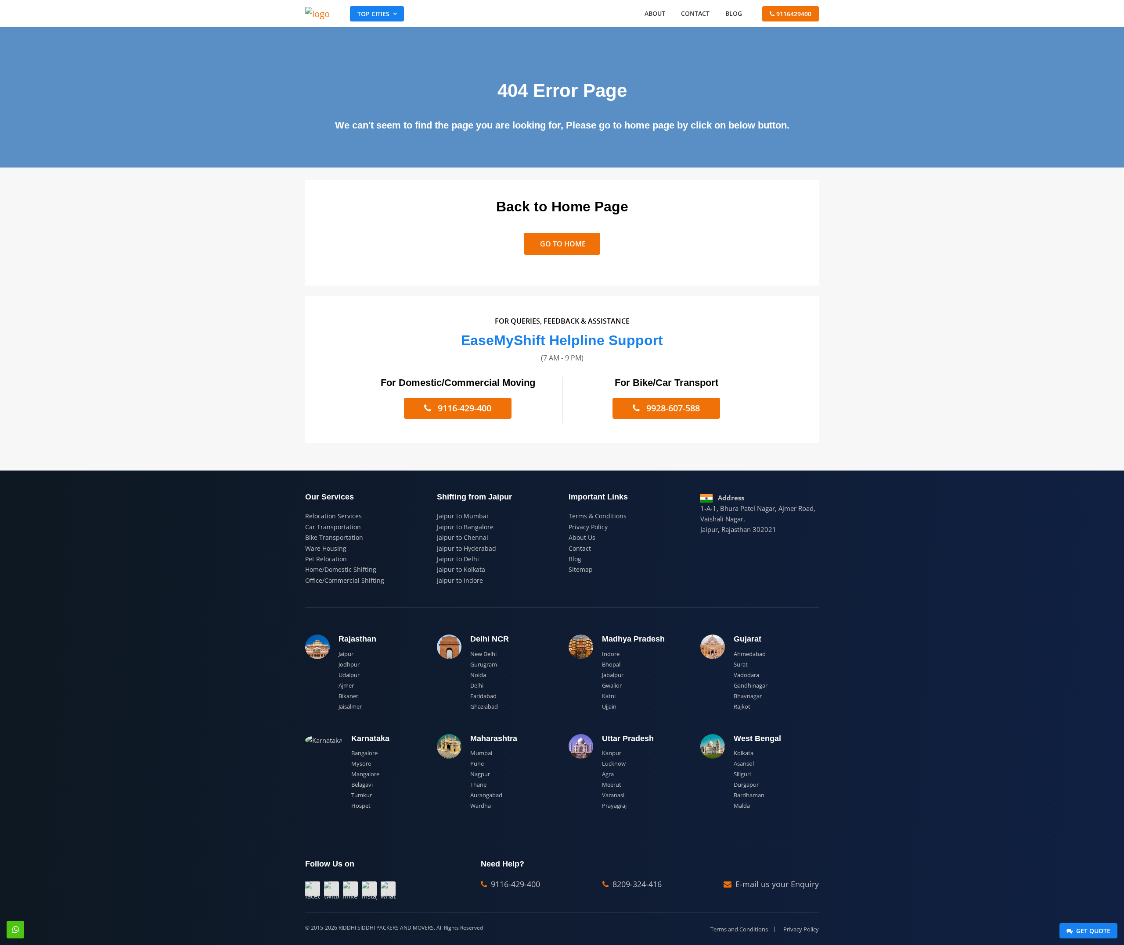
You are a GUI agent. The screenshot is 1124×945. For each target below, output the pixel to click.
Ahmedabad (750, 654)
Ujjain (609, 706)
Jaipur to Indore (460, 580)
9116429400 (793, 14)
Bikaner (348, 696)
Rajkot (742, 706)
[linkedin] (350, 888)
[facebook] (312, 888)
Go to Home (562, 244)
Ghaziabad (484, 706)
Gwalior (612, 685)
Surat (741, 664)
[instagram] (369, 888)
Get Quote (1092, 931)
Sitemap (581, 569)
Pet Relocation (326, 559)
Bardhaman (749, 795)
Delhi (476, 685)
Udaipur (349, 675)
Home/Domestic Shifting (340, 569)
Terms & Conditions (598, 516)
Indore (611, 654)
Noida (478, 675)
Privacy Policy (588, 527)
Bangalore (364, 753)
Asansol (744, 763)
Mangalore (365, 774)
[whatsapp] (388, 888)
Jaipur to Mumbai (462, 516)
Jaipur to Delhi (458, 559)
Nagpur (480, 774)
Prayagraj (614, 805)
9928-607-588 (672, 408)
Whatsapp (15, 929)
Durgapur (746, 784)
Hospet (361, 805)
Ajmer (346, 685)
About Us (582, 537)
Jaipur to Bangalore (465, 527)
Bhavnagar (748, 696)
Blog (733, 13)
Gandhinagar (750, 685)
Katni (609, 696)
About (655, 13)
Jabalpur (612, 675)
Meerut (611, 784)
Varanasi (613, 795)
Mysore (361, 763)
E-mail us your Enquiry (776, 884)
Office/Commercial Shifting (344, 580)
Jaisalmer (350, 706)
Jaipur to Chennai (462, 537)
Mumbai (481, 753)
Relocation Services (333, 516)
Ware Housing (325, 548)
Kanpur (611, 753)
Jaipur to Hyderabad (466, 548)
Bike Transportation (334, 537)
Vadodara (746, 675)
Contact (695, 13)
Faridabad (483, 696)
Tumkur (361, 795)
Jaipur (346, 654)
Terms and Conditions (739, 929)
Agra (608, 774)
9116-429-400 (463, 408)
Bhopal (611, 664)
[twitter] (331, 888)
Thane (478, 784)
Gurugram (483, 664)
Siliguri (742, 774)
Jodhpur (349, 664)
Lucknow (614, 763)
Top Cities (373, 14)
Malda (742, 805)
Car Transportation (333, 527)
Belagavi (362, 784)
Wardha (480, 805)
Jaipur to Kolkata (461, 569)
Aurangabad (486, 795)
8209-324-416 (636, 884)
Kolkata (743, 753)
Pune (477, 763)
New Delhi (483, 654)
